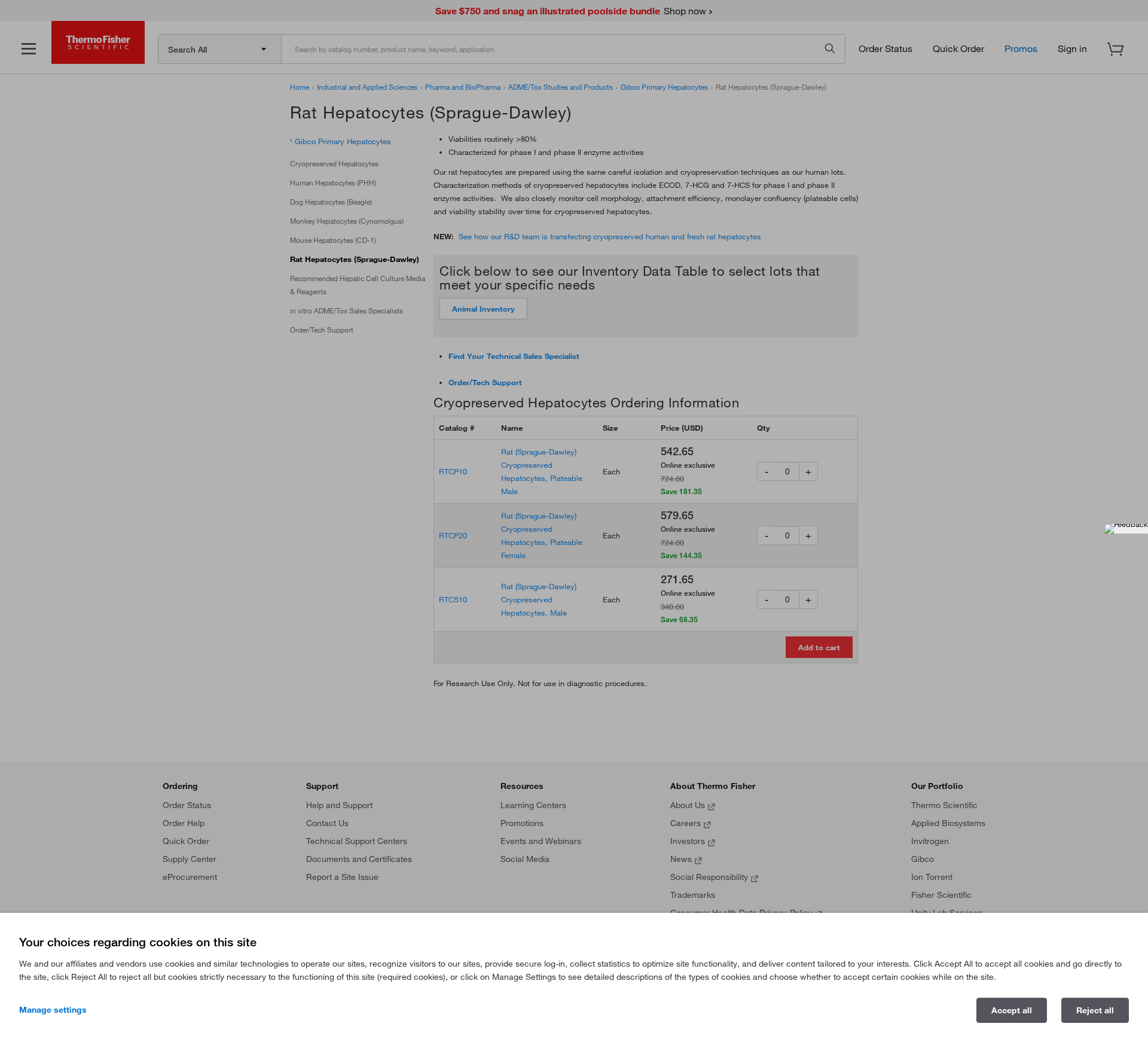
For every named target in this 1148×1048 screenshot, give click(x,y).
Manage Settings (53, 1009)
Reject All (1095, 1010)
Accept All (1011, 1010)
